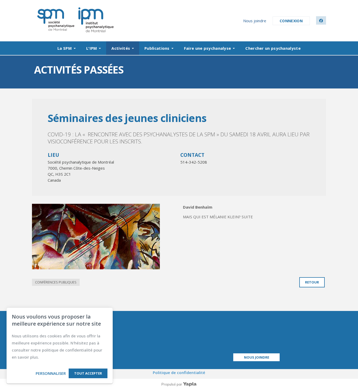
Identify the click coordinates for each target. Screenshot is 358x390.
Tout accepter (88, 373)
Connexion (291, 20)
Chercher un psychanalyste (273, 48)
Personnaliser (51, 373)
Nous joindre (254, 20)
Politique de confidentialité (179, 372)
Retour (312, 282)
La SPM (64, 48)
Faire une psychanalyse (207, 48)
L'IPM (91, 48)
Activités (120, 48)
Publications (157, 48)
